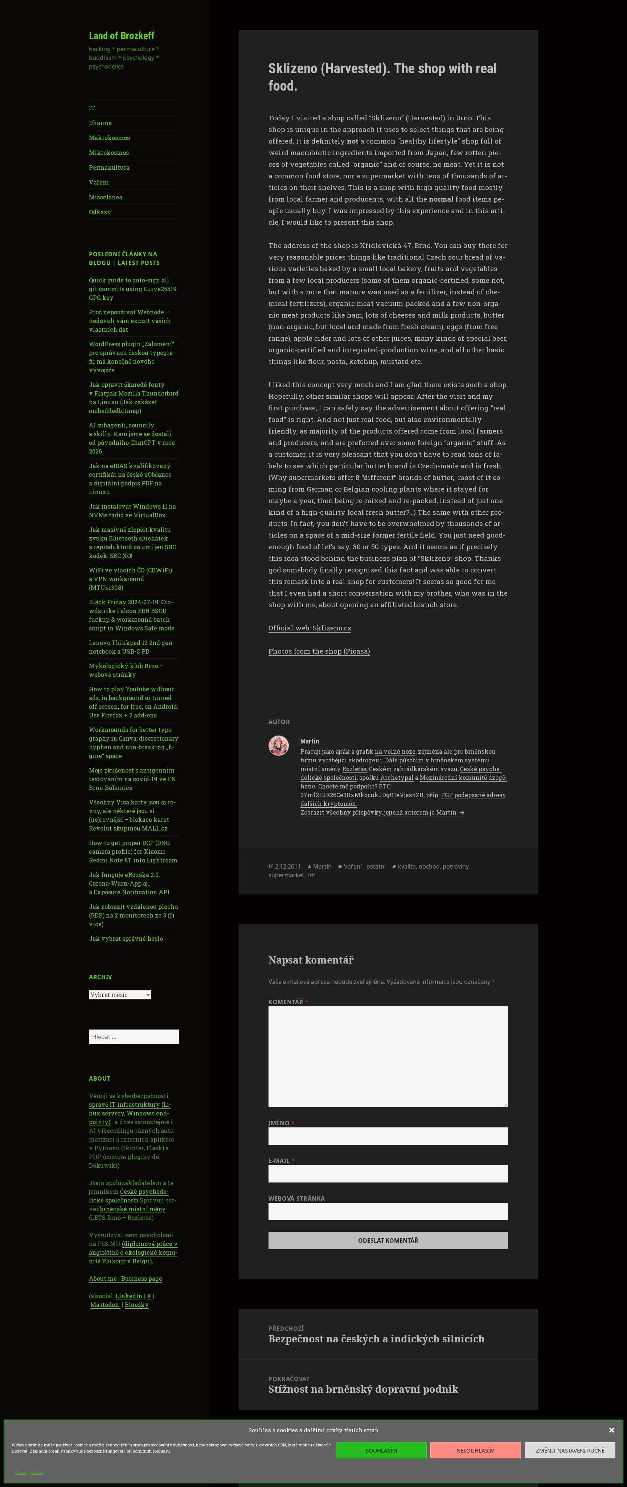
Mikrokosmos (109, 152)
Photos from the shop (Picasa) (319, 650)
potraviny (455, 866)
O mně (21, 1472)
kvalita (407, 866)
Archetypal (397, 777)
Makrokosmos (109, 137)
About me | (105, 1278)
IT (92, 108)
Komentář (288, 1002)
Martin (322, 866)
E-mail (282, 1161)
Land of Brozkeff (122, 36)
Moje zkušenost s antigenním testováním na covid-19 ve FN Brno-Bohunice (132, 778)
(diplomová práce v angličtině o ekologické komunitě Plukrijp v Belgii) (133, 1252)
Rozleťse (354, 769)
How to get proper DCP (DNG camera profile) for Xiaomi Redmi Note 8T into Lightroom (133, 851)
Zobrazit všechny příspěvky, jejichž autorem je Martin (379, 812)
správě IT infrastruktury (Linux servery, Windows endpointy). (130, 1113)
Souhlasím (381, 1450)
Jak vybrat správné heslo (126, 938)
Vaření (99, 182)
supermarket (286, 875)
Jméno (282, 1123)
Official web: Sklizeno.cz (310, 627)
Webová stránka (297, 1198)
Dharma (100, 123)
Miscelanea (105, 197)
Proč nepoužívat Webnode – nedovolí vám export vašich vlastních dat (130, 320)
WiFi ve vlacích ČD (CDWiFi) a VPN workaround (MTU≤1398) (130, 578)
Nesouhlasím (475, 1450)
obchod (429, 866)
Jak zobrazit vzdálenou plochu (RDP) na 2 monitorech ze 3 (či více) (133, 915)
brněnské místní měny (133, 1209)
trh (311, 875)
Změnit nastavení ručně (570, 1450)
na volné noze (395, 751)
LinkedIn (128, 1296)
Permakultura (109, 167)
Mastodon (105, 1304)
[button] (611, 1430)
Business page (141, 1278)
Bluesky (137, 1304)
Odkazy (100, 212)
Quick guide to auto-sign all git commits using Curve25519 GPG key (133, 288)
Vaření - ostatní (365, 866)
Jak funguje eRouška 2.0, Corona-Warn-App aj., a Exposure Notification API (129, 883)
